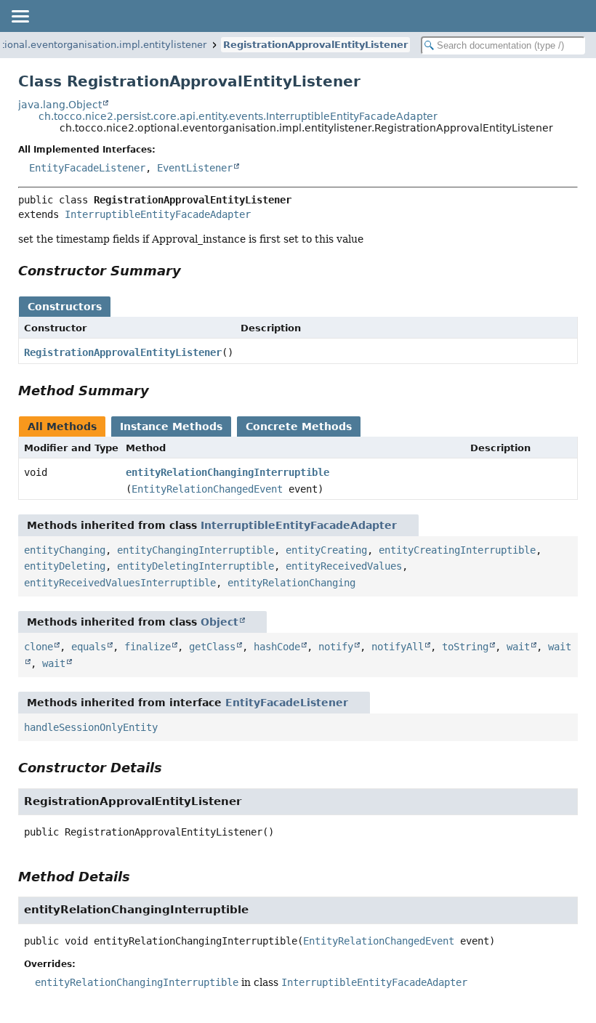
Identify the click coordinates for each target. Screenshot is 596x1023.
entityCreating (326, 550)
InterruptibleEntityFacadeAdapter (158, 214)
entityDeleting (64, 566)
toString (465, 646)
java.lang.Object (60, 104)
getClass (212, 646)
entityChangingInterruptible (195, 550)
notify (335, 646)
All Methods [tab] (62, 426)
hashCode (277, 646)
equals (88, 646)
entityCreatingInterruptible (457, 550)
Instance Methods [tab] (171, 426)
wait (518, 646)
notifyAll (397, 646)
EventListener (195, 168)
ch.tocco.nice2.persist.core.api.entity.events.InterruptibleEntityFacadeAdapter (238, 116)
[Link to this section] (191, 270)
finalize (147, 646)
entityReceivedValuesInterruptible (120, 583)
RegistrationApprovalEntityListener (315, 44)
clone (38, 646)
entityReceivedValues (344, 566)
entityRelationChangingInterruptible (227, 472)
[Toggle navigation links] (19, 16)
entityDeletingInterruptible (195, 566)
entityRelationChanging (291, 583)
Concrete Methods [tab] (299, 426)
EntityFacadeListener (87, 168)
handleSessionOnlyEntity (91, 727)
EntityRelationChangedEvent (207, 489)
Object (219, 622)
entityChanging (64, 550)
